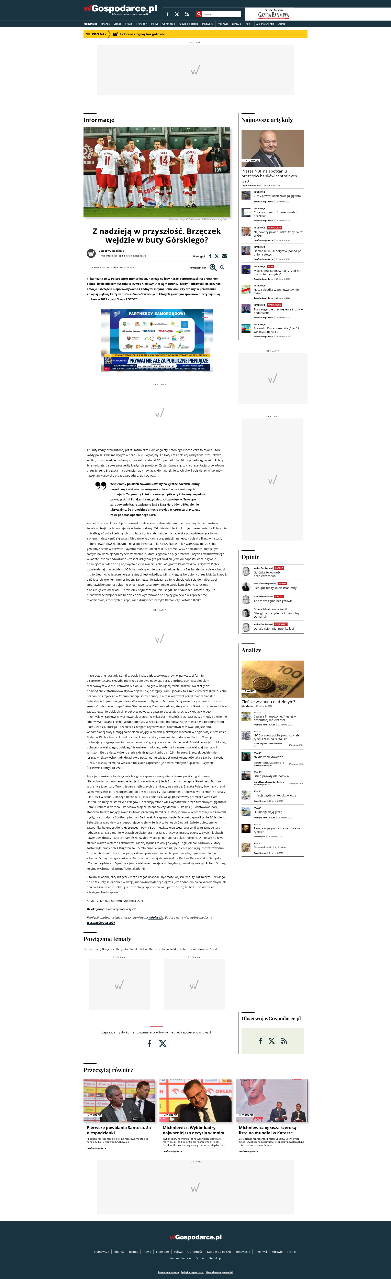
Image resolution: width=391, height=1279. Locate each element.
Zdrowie (236, 23)
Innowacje (208, 23)
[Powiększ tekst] (213, 267)
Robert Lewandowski (194, 949)
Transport (141, 23)
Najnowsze (90, 23)
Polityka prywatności (192, 1272)
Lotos (143, 949)
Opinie (281, 23)
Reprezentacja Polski (163, 949)
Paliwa (154, 23)
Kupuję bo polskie (188, 23)
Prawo (128, 23)
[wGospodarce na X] (177, 14)
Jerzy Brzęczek (104, 949)
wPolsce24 (155, 917)
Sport (213, 949)
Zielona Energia (265, 23)
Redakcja (215, 1258)
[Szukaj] (199, 14)
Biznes (117, 23)
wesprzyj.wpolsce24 (101, 922)
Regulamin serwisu (168, 1272)
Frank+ (249, 23)
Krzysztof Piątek (127, 949)
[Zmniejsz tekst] (222, 267)
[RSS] (187, 14)
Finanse (105, 23)
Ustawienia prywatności (219, 1272)
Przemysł (222, 23)
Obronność (168, 23)
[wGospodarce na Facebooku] (167, 14)
